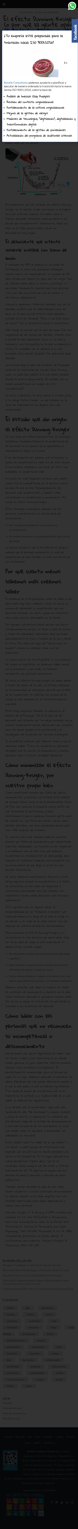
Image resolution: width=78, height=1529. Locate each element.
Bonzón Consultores (16, 82)
